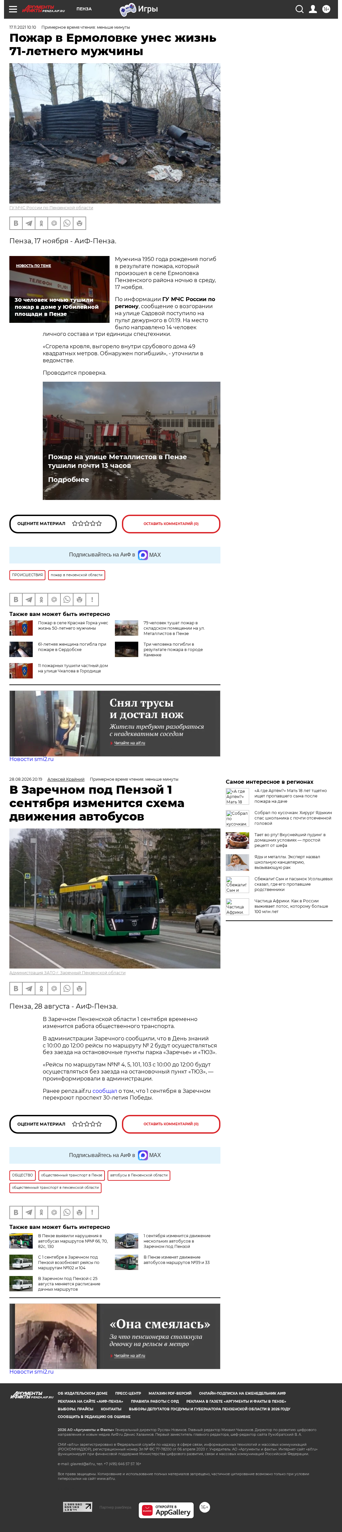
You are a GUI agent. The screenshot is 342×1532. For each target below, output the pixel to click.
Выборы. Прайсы (75, 1409)
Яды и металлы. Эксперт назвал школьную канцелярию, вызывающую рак (287, 862)
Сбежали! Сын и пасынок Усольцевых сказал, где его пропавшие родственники (293, 884)
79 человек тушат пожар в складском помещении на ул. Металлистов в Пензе (174, 628)
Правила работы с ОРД (155, 1401)
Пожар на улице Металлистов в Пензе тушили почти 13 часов (117, 461)
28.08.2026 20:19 (25, 779)
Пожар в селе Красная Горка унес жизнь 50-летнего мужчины (73, 625)
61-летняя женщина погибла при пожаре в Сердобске (72, 647)
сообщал (105, 1091)
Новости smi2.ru (31, 759)
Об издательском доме (83, 1393)
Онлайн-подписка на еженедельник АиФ (242, 1393)
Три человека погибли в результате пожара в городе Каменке (173, 649)
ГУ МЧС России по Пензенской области (51, 207)
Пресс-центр (128, 1393)
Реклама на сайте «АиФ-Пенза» (90, 1401)
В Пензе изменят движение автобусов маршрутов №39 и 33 (177, 1260)
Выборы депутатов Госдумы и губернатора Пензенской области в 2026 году (209, 1409)
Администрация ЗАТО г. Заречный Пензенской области (67, 972)
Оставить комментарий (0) (171, 524)
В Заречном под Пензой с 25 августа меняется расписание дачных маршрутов (69, 1284)
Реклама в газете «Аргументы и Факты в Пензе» (236, 1401)
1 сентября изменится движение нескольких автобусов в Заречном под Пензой (177, 1241)
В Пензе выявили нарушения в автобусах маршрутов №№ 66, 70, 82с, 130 (73, 1241)
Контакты (111, 1409)
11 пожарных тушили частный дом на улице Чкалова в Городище (73, 668)
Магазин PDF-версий (170, 1393)
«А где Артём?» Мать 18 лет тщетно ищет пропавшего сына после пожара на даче (290, 796)
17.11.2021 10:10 (22, 27)
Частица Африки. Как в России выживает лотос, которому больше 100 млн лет (291, 906)
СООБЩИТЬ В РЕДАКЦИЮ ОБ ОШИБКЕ (94, 1417)
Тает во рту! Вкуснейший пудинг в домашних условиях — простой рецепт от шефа (290, 840)
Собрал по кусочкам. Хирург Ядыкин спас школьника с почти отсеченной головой (293, 818)
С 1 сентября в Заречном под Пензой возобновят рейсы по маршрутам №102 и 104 (69, 1262)
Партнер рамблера (115, 1507)
